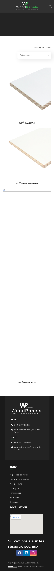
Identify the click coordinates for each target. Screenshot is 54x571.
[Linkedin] (26, 553)
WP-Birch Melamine (27, 183)
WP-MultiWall (27, 123)
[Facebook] (19, 553)
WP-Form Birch (27, 382)
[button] (50, 6)
